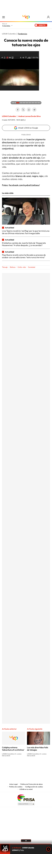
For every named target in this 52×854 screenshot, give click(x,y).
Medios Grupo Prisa (26, 803)
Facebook (17, 109)
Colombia (6, 26)
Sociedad (31, 267)
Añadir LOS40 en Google (28, 128)
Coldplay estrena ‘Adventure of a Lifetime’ (13, 748)
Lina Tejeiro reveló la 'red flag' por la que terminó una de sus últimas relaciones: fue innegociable (25, 232)
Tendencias (22, 34)
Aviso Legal (13, 784)
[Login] (48, 17)
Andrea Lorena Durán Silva (29, 116)
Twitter (23, 109)
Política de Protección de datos (31, 784)
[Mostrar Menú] (3, 17)
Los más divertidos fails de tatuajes (37, 748)
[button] (2, 93)
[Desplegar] (26, 840)
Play (48, 849)
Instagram (21, 765)
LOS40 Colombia (26, 17)
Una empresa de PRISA (26, 797)
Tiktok (16, 765)
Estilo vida (22, 267)
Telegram (34, 109)
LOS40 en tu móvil (26, 789)
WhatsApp (29, 109)
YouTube (26, 765)
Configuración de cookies (34, 787)
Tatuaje (5, 267)
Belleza (12, 267)
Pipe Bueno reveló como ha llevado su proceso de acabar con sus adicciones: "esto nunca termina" (24, 256)
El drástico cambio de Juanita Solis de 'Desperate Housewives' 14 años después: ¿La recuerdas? (24, 244)
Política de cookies (15, 787)
